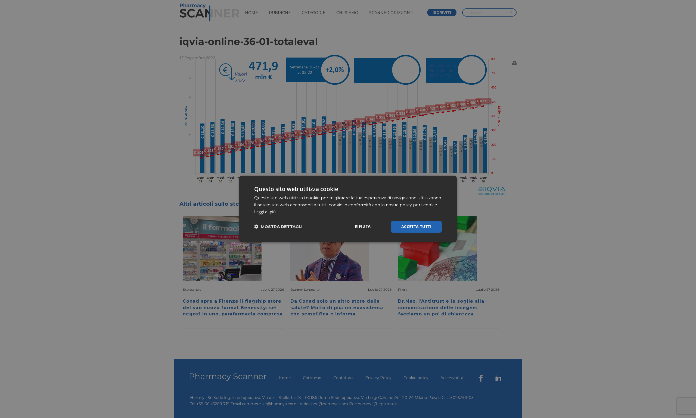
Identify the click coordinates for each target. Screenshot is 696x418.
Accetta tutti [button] (416, 226)
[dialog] (348, 209)
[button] (278, 227)
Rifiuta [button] (363, 226)
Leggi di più (265, 211)
